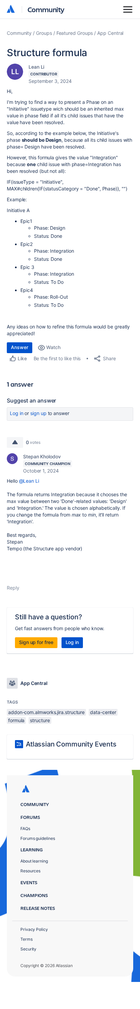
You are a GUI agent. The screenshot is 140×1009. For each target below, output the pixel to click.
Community (46, 9)
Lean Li (36, 67)
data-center (103, 712)
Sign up (38, 413)
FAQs (25, 828)
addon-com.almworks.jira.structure (46, 712)
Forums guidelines (37, 838)
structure (40, 720)
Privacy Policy (34, 929)
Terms (26, 939)
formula (16, 720)
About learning (34, 861)
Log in (16, 413)
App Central (110, 33)
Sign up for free (36, 642)
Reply (13, 588)
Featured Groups (74, 33)
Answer (19, 347)
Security (28, 948)
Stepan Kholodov (42, 456)
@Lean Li (29, 481)
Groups (44, 33)
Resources (30, 870)
